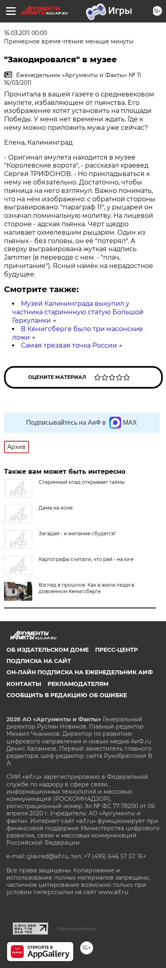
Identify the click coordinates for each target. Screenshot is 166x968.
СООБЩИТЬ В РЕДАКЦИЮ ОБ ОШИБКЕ (66, 695)
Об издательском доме (47, 649)
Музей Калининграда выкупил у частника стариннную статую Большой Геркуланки (77, 312)
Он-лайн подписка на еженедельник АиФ (79, 672)
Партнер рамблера (76, 928)
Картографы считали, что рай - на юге (86, 559)
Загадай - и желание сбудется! (77, 533)
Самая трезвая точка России (69, 345)
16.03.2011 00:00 (25, 33)
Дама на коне (56, 508)
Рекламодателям (78, 684)
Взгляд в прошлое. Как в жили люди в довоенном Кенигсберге (86, 588)
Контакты (23, 684)
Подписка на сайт (38, 661)
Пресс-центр (116, 649)
